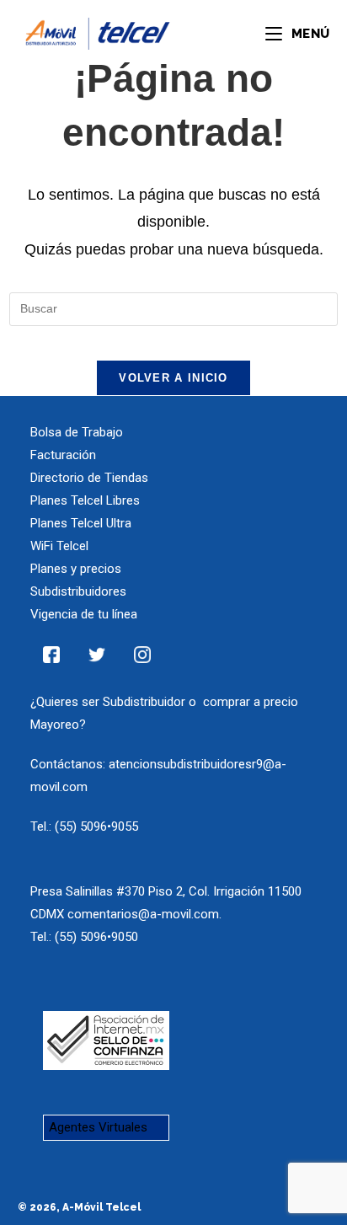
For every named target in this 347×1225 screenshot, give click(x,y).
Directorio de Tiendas (89, 477)
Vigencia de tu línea (83, 614)
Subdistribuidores (78, 591)
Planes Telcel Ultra (80, 523)
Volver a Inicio (173, 378)
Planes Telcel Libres (85, 500)
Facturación (63, 455)
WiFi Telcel (59, 546)
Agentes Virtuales (98, 1127)
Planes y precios (75, 568)
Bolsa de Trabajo (76, 432)
